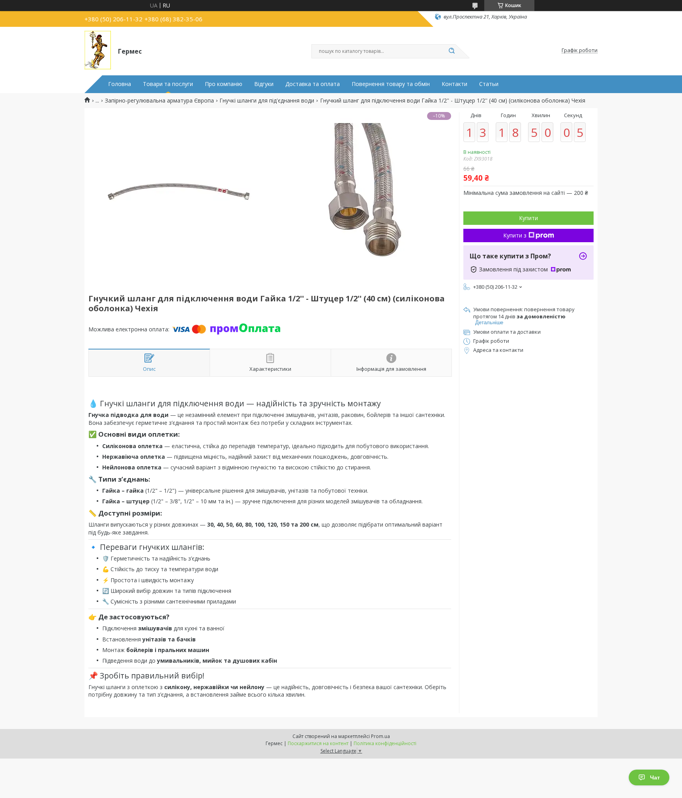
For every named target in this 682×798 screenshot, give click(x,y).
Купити (528, 218)
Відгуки (264, 84)
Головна (119, 84)
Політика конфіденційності (385, 743)
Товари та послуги (168, 84)
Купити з (514, 235)
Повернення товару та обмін (391, 84)
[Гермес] (97, 50)
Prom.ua (380, 736)
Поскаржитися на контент (318, 743)
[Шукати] (451, 51)
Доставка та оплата (312, 84)
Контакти (454, 84)
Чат (655, 777)
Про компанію (223, 84)
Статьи (488, 84)
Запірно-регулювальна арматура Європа (159, 100)
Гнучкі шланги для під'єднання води (266, 100)
